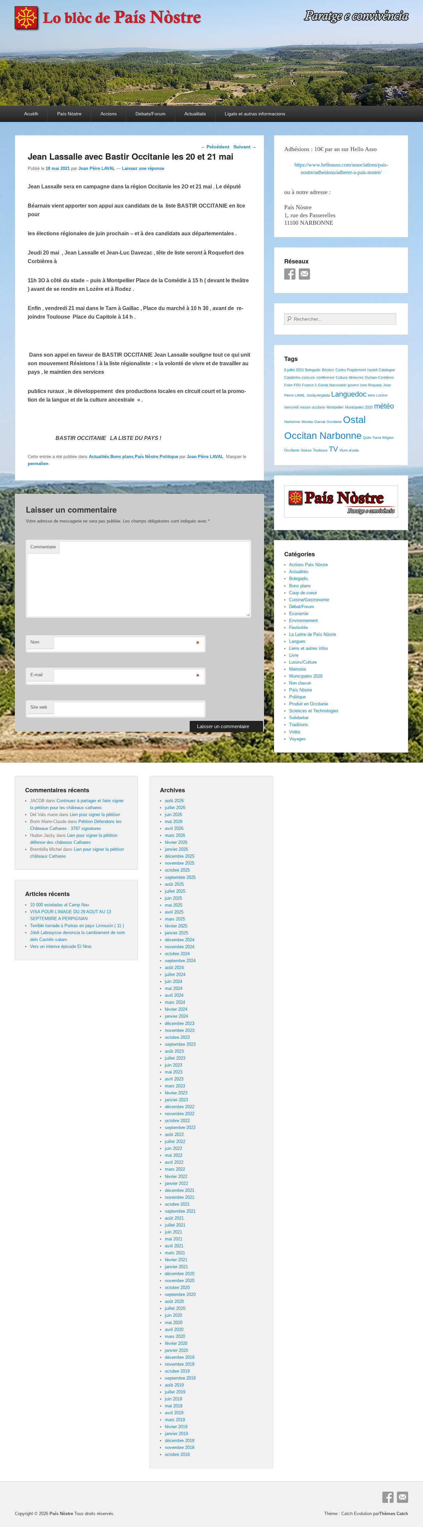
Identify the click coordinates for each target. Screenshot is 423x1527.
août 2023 (174, 1051)
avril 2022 (174, 1162)
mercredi (291, 407)
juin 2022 (173, 1148)
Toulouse (320, 450)
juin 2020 (173, 1315)
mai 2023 (173, 1072)
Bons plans (122, 456)
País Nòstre (69, 113)
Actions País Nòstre (308, 564)
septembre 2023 (180, 1044)
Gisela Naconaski (332, 385)
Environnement (303, 620)
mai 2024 (173, 988)
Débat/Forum (301, 606)
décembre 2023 (179, 1023)
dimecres (356, 377)
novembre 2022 (179, 1113)
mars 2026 (175, 835)
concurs (308, 377)
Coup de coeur (303, 592)
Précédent (215, 146)
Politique (169, 456)
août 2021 (174, 1218)
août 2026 (174, 800)
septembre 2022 (180, 1127)
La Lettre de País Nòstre (312, 634)
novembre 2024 (179, 946)
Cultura (341, 377)
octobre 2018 (177, 1454)
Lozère (381, 395)
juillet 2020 (175, 1308)
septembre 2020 (180, 1294)
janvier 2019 (176, 1433)
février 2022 (176, 1176)
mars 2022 (175, 1169)
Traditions (298, 724)
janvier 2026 (176, 849)
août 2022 (174, 1134)
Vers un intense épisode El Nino (60, 946)
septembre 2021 (180, 1211)
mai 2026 (173, 821)
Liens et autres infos (308, 648)
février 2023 (176, 1092)
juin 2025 (173, 898)
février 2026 (176, 842)
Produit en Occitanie (308, 703)
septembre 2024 (180, 960)
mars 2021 (175, 1252)
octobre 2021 (177, 1204)
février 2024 (176, 1009)
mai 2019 (173, 1405)
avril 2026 (174, 828)
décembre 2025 (179, 856)
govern (353, 385)
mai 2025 (173, 905)
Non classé (300, 683)
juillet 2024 (175, 974)
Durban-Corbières (379, 377)
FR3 (297, 385)
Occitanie (334, 422)
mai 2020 (173, 1322)
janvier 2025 (176, 932)
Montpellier (335, 407)
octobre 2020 (177, 1287)
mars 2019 (175, 1419)
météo (384, 406)
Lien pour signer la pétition (95, 814)
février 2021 (176, 1259)
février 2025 (176, 925)
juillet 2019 (175, 1392)
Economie (298, 613)
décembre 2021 (179, 1190)
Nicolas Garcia (313, 422)
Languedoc (348, 394)
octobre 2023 (177, 1037)
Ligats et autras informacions (255, 113)
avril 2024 (174, 995)
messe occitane (312, 407)
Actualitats (195, 113)
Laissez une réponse (143, 168)
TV (333, 449)
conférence (325, 377)
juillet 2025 (175, 891)
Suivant (244, 146)
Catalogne (387, 370)
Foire (288, 385)
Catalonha (292, 377)
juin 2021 (173, 1232)
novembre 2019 (179, 1364)
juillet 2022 (175, 1141)
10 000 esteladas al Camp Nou (59, 904)
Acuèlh (31, 113)
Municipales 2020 (359, 407)
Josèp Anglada (318, 395)
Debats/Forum (150, 113)
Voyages (297, 738)
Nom (34, 642)
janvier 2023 (176, 1099)
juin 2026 (173, 814)
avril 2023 (174, 1079)
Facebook (289, 274)
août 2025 (174, 884)
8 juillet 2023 (294, 370)
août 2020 (174, 1301)
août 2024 (174, 967)
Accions (108, 113)
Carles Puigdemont (350, 370)
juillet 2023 (175, 1058)
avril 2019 (174, 1412)
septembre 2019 (180, 1378)
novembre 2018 (179, 1447)
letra (371, 395)
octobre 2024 (177, 953)
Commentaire (43, 546)
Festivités (298, 627)
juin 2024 (173, 981)
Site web (38, 707)
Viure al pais (349, 450)
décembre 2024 (179, 939)
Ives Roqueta (371, 385)
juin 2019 (173, 1398)
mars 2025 (175, 919)
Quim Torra (372, 438)
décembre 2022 (179, 1106)
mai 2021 (173, 1238)
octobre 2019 (177, 1371)
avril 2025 (174, 912)
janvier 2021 (176, 1266)
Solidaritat (298, 717)
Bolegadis (313, 370)
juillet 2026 (175, 807)
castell (372, 370)
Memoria (297, 669)
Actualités (99, 456)
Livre (293, 655)
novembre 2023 (179, 1030)
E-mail (36, 674)
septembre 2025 (180, 877)
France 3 (309, 385)
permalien (38, 463)
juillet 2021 (175, 1225)
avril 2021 (174, 1245)
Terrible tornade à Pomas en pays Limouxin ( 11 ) (77, 925)
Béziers (328, 370)
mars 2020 (175, 1336)
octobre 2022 (177, 1120)
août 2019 (174, 1385)
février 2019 (176, 1426)
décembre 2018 (179, 1440)
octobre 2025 (177, 870)
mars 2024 (175, 1002)
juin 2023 (173, 1065)
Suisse (306, 450)
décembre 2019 (179, 1357)
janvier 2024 (176, 1016)
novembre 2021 (179, 1197)
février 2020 (176, 1343)
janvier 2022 (176, 1183)
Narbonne (292, 422)
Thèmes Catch (393, 1513)
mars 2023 (175, 1085)
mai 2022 (173, 1155)
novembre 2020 (179, 1280)
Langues (297, 641)
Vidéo (294, 731)
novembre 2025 (179, 863)
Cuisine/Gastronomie (309, 599)
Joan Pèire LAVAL (96, 168)
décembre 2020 (179, 1273)
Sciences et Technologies (313, 710)
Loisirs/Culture (303, 662)
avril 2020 (174, 1329)
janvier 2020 (176, 1350)
